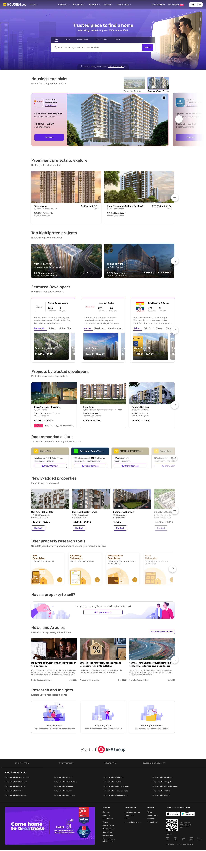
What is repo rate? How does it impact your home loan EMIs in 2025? (100, 664)
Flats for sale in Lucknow (15, 786)
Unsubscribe (108, 836)
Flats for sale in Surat (63, 791)
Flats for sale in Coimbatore (65, 782)
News (149, 812)
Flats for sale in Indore (14, 791)
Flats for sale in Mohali (63, 777)
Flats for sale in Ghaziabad (16, 782)
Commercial (82, 40)
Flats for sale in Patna (161, 791)
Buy (56, 40)
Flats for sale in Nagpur (63, 786)
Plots (117, 40)
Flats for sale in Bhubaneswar (115, 795)
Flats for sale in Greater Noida (17, 777)
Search (147, 47)
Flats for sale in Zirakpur (162, 777)
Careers (106, 812)
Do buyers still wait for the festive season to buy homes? (53, 664)
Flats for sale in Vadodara (64, 795)
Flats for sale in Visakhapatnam (116, 786)
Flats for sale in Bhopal (161, 782)
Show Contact (51, 466)
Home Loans (152, 815)
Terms (105, 822)
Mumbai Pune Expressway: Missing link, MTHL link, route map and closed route (150, 664)
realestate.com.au (132, 812)
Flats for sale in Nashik (161, 795)
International (152, 822)
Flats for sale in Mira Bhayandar (165, 786)
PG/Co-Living (101, 40)
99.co (127, 819)
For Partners (108, 819)
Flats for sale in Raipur (112, 782)
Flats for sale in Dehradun (113, 777)
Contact (49, 137)
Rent (68, 40)
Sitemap (150, 819)
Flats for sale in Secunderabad (115, 791)
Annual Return (108, 825)
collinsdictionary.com (134, 822)
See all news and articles (162, 632)
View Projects (50, 105)
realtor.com (130, 815)
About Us (106, 815)
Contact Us (107, 832)
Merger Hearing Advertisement (109, 840)
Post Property (175, 5)
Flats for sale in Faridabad (15, 795)
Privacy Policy (108, 829)
